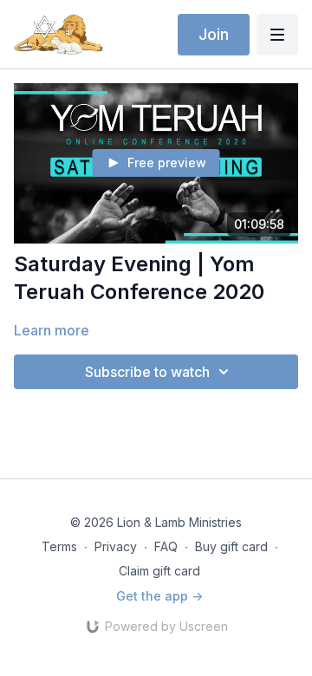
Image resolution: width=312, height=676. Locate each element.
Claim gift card (159, 570)
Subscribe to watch (147, 371)
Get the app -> (159, 595)
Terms (59, 546)
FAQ (166, 546)
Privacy (115, 546)
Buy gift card (231, 546)
